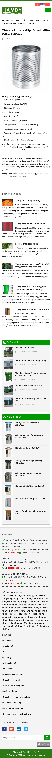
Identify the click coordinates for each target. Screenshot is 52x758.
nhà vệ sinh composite (25, 604)
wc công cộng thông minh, (37, 164)
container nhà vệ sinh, (11, 167)
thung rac (41, 755)
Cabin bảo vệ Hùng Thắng (14, 708)
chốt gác (24, 601)
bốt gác (40, 174)
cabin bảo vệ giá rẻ (17, 617)
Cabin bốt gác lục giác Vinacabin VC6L (30, 512)
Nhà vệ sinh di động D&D (14, 685)
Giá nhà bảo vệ (9, 663)
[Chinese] (47, 5)
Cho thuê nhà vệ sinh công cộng (30, 360)
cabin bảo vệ (14, 174)
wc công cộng (20, 164)
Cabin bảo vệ (8, 652)
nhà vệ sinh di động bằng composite (27, 623)
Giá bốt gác (8, 657)
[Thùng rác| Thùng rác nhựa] (7, 202)
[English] (42, 5)
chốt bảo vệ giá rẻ (27, 167)
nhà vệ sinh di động (34, 161)
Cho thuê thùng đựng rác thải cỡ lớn (30, 399)
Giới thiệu (26, 752)
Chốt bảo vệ (8, 669)
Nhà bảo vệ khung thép (13, 674)
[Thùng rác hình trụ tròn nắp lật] (7, 226)
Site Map (17, 752)
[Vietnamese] (37, 5)
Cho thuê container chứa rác (28, 386)
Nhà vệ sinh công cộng (12, 680)
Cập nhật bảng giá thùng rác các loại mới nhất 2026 (30, 374)
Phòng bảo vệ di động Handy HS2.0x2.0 (28, 462)
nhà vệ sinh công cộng (22, 158)
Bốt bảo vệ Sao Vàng (12, 702)
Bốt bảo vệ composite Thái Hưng (17, 714)
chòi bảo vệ (35, 601)
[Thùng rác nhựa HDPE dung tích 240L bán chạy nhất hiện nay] (7, 289)
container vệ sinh (30, 607)
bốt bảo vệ (26, 598)
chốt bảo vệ (13, 176)
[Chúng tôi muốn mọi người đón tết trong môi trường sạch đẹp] (7, 266)
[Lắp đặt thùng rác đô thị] (7, 246)
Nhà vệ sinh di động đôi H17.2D (30, 499)
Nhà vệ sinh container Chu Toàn (16, 697)
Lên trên (42, 744)
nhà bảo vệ (23, 176)
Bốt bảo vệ (7, 640)
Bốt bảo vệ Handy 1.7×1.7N (27, 448)
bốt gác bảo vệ (24, 614)
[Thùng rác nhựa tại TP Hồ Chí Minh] (7, 311)
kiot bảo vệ (40, 167)
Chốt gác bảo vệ (10, 691)
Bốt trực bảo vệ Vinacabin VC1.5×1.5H (27, 424)
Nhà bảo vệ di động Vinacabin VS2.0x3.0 (29, 474)
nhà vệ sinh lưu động (17, 161)
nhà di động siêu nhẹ (12, 620)
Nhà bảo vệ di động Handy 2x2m (30, 486)
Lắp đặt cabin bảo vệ (25, 348)
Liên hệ (36, 752)
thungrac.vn (30, 755)
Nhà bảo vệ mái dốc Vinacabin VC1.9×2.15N (29, 436)
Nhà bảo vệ (8, 595)
